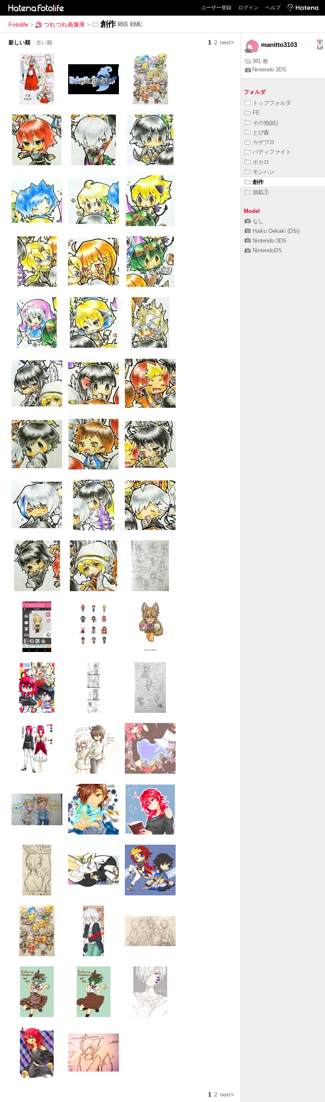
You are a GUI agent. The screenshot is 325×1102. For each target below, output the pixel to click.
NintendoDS (267, 250)
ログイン (248, 8)
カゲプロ (264, 142)
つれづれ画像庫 (64, 24)
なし (258, 221)
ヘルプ (273, 8)
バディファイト (272, 152)
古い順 (44, 42)
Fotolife (18, 24)
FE (256, 112)
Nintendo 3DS (269, 69)
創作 (258, 182)
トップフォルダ (272, 103)
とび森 (261, 132)
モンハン (264, 172)
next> (227, 42)
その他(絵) (265, 123)
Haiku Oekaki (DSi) (276, 231)
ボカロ (261, 162)
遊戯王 (261, 192)
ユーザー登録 (216, 8)
